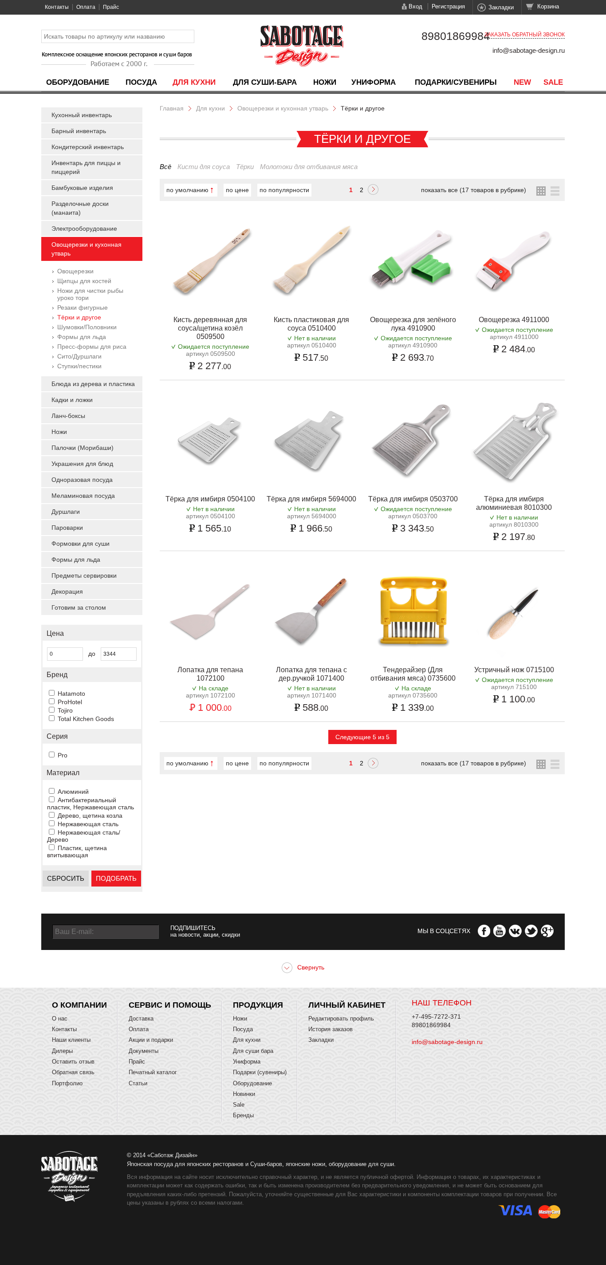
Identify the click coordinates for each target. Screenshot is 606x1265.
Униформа (373, 82)
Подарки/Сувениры (456, 82)
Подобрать (116, 878)
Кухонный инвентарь (81, 114)
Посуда (141, 82)
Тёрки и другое (79, 317)
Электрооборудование (84, 228)
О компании (79, 1005)
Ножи (324, 82)
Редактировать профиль (341, 1018)
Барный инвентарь (78, 130)
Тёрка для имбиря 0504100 (210, 499)
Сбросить (65, 878)
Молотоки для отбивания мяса (309, 166)
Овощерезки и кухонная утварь (282, 108)
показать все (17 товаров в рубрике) (473, 189)
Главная (172, 108)
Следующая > (373, 190)
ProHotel (70, 701)
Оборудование (77, 82)
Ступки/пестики (79, 366)
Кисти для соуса (203, 166)
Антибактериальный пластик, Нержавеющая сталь (90, 803)
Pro (62, 755)
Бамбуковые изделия (82, 187)
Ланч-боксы (68, 415)
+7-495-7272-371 (436, 1016)
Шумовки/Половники (87, 327)
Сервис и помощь (170, 1005)
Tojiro (65, 710)
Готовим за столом (78, 607)
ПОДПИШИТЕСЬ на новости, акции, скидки (205, 931)
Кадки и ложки (72, 399)
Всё (165, 166)
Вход (415, 6)
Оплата (85, 7)
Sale (553, 82)
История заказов (330, 1029)
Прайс (111, 7)
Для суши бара (253, 1051)
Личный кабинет (347, 1005)
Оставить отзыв (73, 1061)
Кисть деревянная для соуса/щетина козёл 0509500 (210, 328)
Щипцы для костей (84, 280)
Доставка (141, 1018)
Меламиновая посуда (83, 495)
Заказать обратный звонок (524, 35)
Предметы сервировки (84, 575)
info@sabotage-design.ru (528, 50)
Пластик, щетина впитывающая (77, 851)
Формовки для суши (80, 543)
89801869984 (455, 36)
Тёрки (245, 166)
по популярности (284, 189)
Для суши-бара (265, 82)
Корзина (548, 6)
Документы (143, 1051)
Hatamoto (71, 693)
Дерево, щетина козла (90, 815)
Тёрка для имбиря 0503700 (413, 499)
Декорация (67, 591)
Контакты (57, 7)
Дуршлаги (65, 511)
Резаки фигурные (82, 307)
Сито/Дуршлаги (79, 356)
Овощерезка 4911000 (514, 319)
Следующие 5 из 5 (362, 737)
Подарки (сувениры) (260, 1072)
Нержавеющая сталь (88, 824)
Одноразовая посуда (82, 479)
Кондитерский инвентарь (87, 146)
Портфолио (67, 1083)
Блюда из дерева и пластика (93, 383)
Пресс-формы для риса (91, 346)
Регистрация (448, 6)
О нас (59, 1018)
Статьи (138, 1083)
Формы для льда (81, 336)
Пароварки (67, 527)
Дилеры (62, 1051)
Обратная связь (73, 1072)
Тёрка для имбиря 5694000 (311, 499)
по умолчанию (187, 189)
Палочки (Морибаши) (82, 447)
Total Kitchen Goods (86, 718)
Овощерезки (75, 271)
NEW (522, 82)
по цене (237, 189)
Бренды (243, 1115)
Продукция (258, 1005)
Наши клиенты (71, 1039)
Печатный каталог (153, 1072)
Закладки (501, 7)
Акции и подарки (151, 1039)
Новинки (244, 1094)
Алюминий (73, 791)
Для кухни (194, 82)
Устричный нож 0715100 (514, 670)
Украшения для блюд (82, 463)
